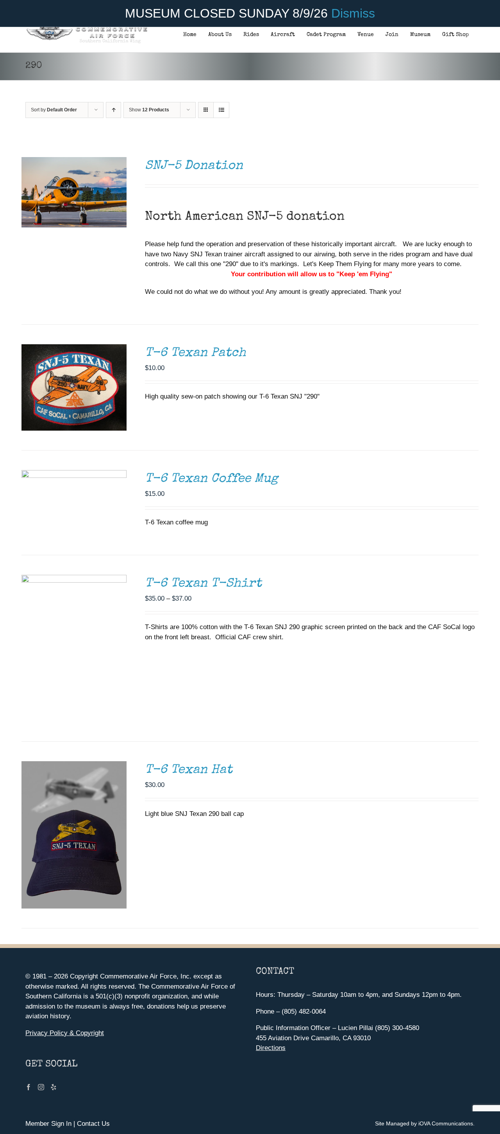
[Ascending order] (113, 110)
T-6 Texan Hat (188, 770)
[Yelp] (53, 1087)
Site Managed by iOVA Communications (424, 1123)
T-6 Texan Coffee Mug (211, 479)
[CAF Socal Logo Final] (86, 29)
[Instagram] (41, 1087)
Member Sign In (48, 1123)
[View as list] (221, 110)
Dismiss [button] (353, 13)
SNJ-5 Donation (194, 166)
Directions (271, 1048)
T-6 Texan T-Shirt (203, 584)
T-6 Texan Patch (195, 353)
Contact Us (93, 1123)
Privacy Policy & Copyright (64, 1033)
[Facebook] (28, 1087)
